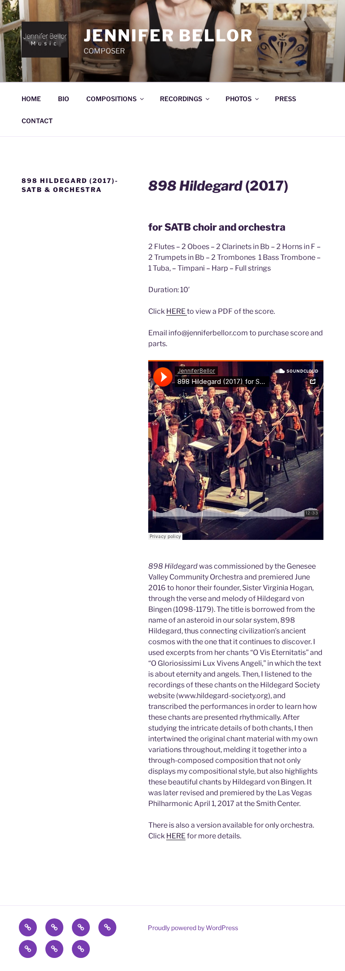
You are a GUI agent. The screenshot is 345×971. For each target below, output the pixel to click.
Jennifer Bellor (168, 35)
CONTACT (37, 121)
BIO (63, 98)
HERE (176, 311)
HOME (31, 98)
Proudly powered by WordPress (193, 927)
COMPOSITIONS (111, 98)
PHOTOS (239, 98)
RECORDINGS (181, 98)
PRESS (285, 98)
